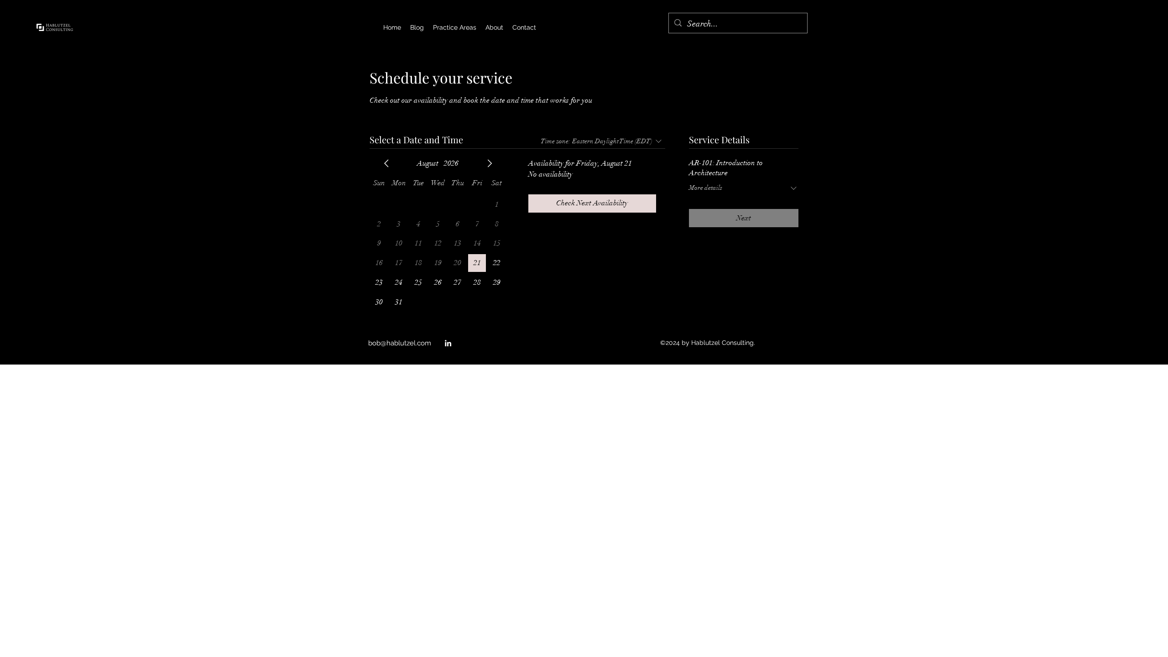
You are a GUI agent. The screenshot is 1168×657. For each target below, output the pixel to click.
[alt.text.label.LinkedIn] (448, 343)
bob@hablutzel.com (399, 343)
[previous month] (386, 163)
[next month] (489, 163)
